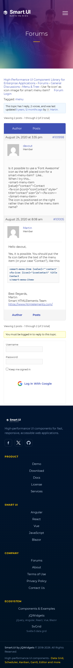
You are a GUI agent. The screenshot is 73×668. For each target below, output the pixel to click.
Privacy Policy (37, 581)
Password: (12, 357)
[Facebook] (8, 443)
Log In (27, 397)
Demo (36, 464)
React (36, 519)
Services (36, 491)
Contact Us (37, 588)
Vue (36, 526)
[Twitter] (18, 443)
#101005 (58, 219)
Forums (43, 83)
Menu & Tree (30, 87)
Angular (36, 512)
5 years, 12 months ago (29, 109)
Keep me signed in (20, 369)
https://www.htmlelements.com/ (30, 304)
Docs (36, 477)
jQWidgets (36, 615)
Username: (12, 344)
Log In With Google (38, 383)
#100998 (58, 137)
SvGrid (36, 626)
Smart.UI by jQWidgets (19, 647)
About (36, 567)
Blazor (36, 539)
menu (19, 99)
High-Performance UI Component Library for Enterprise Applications (34, 81)
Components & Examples (36, 608)
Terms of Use (36, 574)
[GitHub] (28, 443)
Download (36, 471)
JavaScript (36, 533)
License (36, 484)
